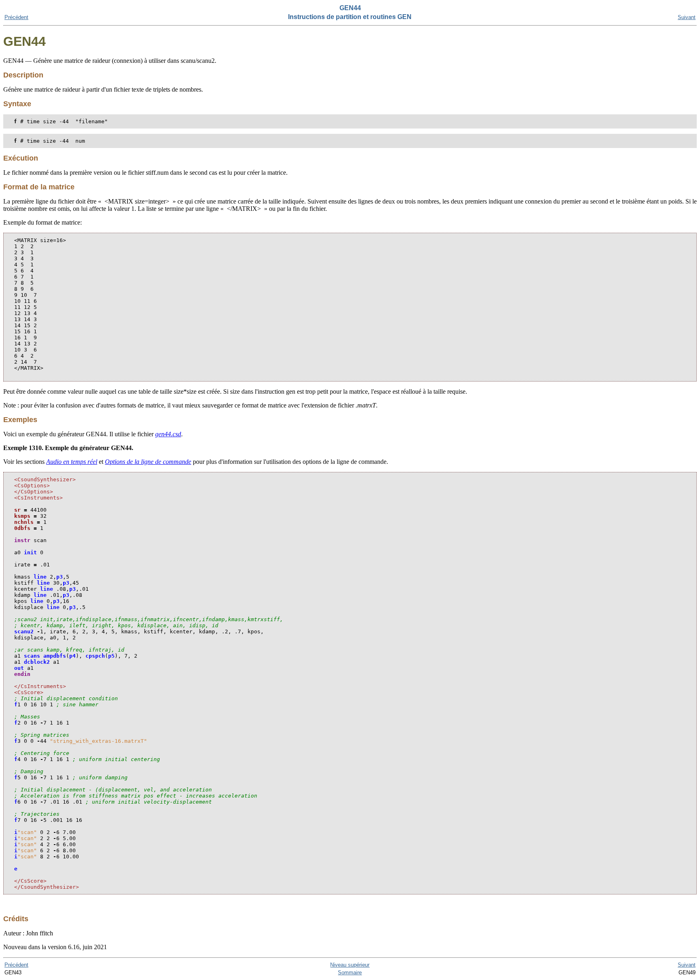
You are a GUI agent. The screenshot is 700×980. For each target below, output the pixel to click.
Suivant (687, 17)
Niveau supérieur (349, 965)
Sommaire (350, 972)
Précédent (16, 17)
